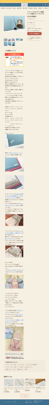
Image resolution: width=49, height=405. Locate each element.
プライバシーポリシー (28, 401)
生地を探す (3, 8)
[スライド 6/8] (5, 43)
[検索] (4, 4)
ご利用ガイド (41, 8)
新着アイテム (20, 369)
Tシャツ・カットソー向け (11, 364)
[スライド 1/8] (5, 39)
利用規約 (26, 402)
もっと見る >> (24, 395)
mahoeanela (19, 194)
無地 (26, 369)
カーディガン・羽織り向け (32, 364)
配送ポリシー (31, 402)
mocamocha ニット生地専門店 (11, 401)
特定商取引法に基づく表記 (38, 401)
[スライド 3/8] (13, 39)
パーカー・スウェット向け (11, 367)
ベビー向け (21, 367)
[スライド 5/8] (21, 39)
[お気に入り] (45, 4)
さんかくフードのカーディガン (13, 270)
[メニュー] (1, 4)
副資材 (35, 8)
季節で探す (25, 8)
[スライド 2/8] (9, 39)
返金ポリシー (37, 402)
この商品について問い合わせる (35, 38)
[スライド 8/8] (13, 43)
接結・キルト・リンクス (11, 369)
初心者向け (30, 8)
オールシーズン (21, 364)
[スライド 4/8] (17, 39)
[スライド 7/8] (9, 43)
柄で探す (14, 8)
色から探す (9, 8)
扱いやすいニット (28, 367)
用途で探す (19, 8)
